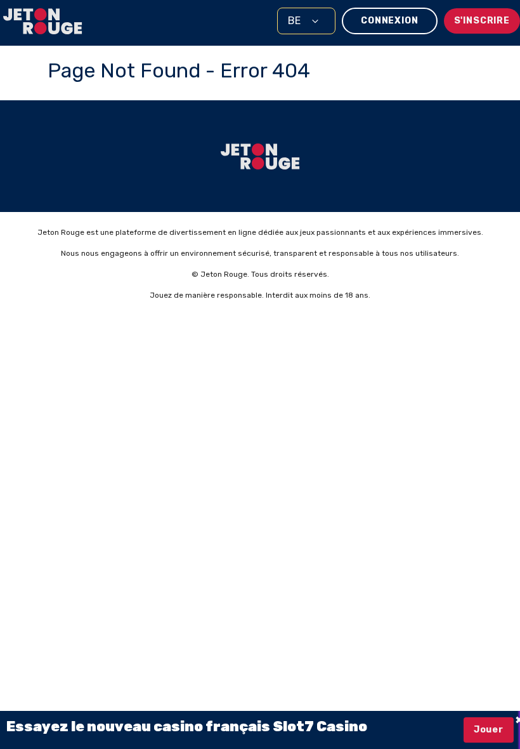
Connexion (390, 20)
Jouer (489, 729)
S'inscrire (482, 20)
